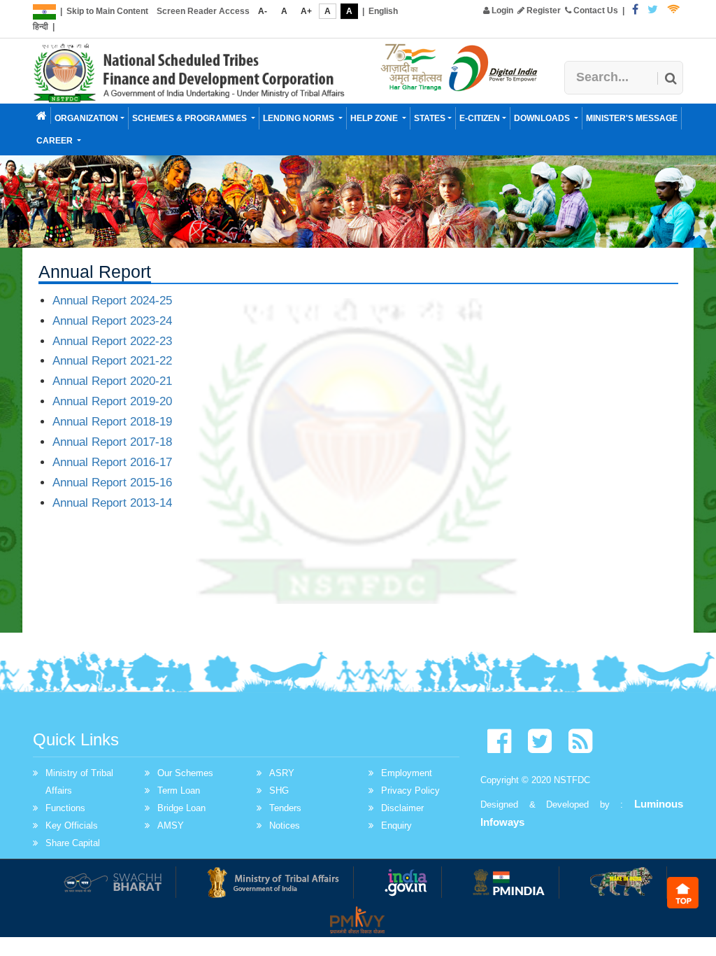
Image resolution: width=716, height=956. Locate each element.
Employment (406, 773)
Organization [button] (86, 118)
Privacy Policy (410, 790)
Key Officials (71, 825)
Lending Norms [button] (299, 118)
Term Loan (178, 790)
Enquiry (396, 825)
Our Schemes (185, 773)
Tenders (285, 808)
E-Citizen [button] (479, 118)
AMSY (170, 825)
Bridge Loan (181, 808)
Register (542, 10)
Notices (284, 825)
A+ (306, 11)
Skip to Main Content (107, 11)
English (383, 11)
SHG (279, 790)
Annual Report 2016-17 (112, 462)
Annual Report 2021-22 (112, 360)
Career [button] (55, 141)
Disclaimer (402, 808)
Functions (65, 808)
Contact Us (594, 10)
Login (501, 10)
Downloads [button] (543, 118)
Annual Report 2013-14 (112, 502)
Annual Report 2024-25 (112, 300)
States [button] (429, 118)
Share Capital (72, 843)
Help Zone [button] (375, 118)
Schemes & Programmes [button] (190, 118)
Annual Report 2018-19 (112, 421)
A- (262, 11)
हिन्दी (40, 26)
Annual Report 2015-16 (112, 482)
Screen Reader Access (203, 11)
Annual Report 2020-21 (112, 381)
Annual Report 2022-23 (112, 341)
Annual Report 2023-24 (112, 321)
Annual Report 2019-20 (112, 401)
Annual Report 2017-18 (112, 442)
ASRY (281, 773)
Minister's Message (632, 118)
